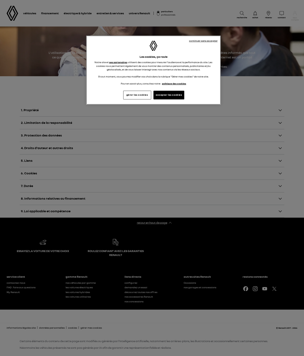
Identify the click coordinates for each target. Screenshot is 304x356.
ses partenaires (118, 62)
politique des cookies (174, 83)
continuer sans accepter (203, 40)
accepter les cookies (169, 94)
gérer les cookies (137, 94)
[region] (153, 70)
